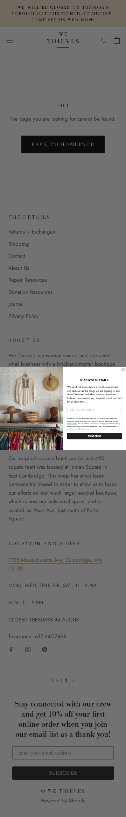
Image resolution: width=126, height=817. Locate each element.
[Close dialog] (123, 369)
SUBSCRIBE (94, 436)
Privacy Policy (72, 424)
